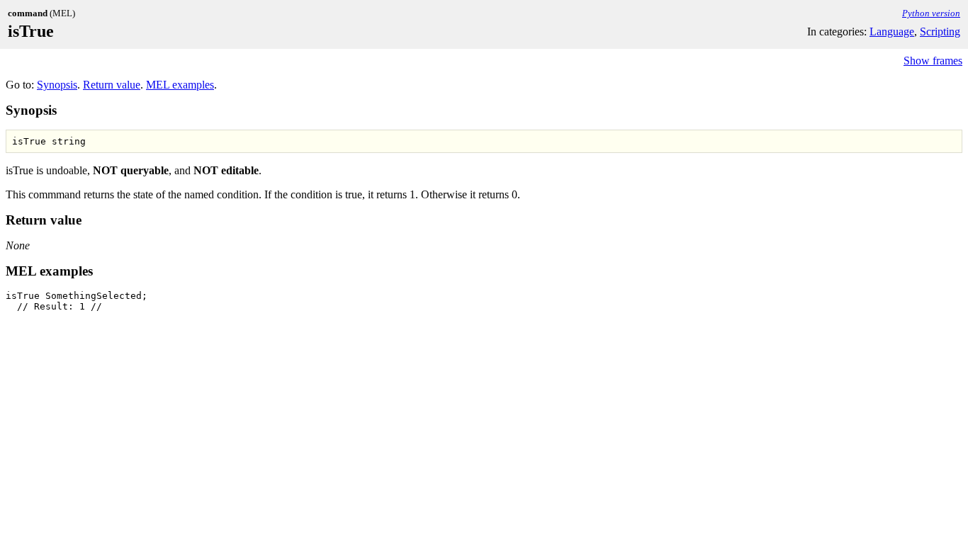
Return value (111, 85)
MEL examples (180, 85)
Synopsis (57, 85)
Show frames (933, 61)
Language (891, 32)
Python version (931, 13)
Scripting (940, 32)
